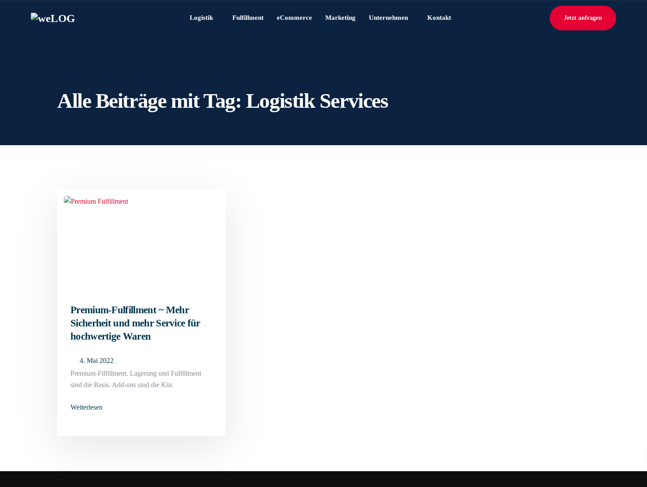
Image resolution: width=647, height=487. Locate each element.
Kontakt (439, 17)
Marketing (340, 17)
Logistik (201, 17)
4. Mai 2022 (97, 360)
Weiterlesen (86, 407)
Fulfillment (248, 17)
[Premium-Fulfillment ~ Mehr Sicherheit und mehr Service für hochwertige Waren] (96, 197)
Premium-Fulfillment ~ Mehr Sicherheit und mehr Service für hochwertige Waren (135, 323)
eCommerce (294, 17)
